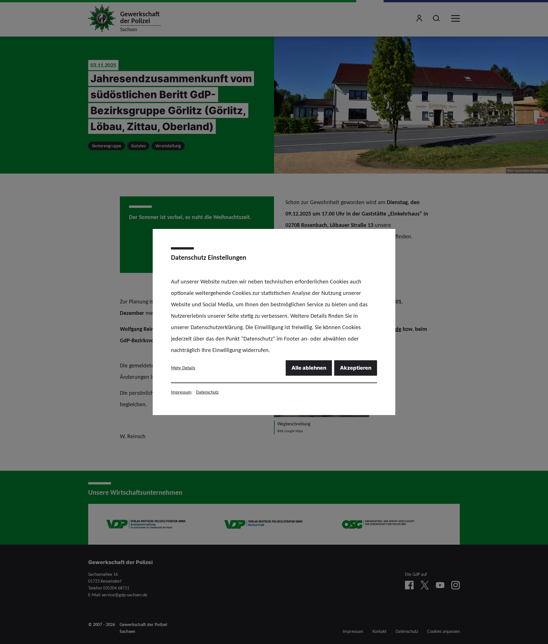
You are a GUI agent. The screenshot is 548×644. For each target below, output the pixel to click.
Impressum (181, 392)
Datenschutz (207, 392)
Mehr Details (183, 368)
